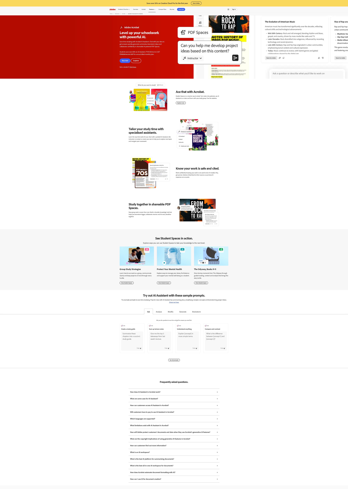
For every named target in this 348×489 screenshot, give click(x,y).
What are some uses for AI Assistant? (144, 399)
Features (151, 9)
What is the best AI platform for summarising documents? (152, 459)
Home (111, 13)
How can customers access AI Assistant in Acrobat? (149, 405)
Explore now (180, 103)
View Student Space (126, 283)
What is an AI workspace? (140, 452)
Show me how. (174, 302)
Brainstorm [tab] (196, 312)
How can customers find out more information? (148, 445)
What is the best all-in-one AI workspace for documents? (151, 466)
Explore (136, 61)
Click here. (133, 67)
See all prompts (174, 360)
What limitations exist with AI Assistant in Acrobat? (149, 425)
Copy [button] (138, 348)
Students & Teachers (123, 9)
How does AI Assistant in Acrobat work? (145, 392)
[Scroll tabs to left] (1, 311)
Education (117, 13)
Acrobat (144, 9)
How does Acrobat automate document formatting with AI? (152, 472)
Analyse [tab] (159, 312)
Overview (135, 9)
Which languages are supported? (142, 419)
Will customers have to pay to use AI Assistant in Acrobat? (152, 412)
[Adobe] (112, 9)
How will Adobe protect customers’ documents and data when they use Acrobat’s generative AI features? (170, 432)
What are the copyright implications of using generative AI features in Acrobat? (160, 439)
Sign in (234, 9)
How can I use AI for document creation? (145, 479)
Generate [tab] (182, 312)
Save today (196, 3)
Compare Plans (162, 9)
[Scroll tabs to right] (346, 311)
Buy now (125, 61)
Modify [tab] (170, 312)
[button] (228, 9)
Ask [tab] (148, 312)
